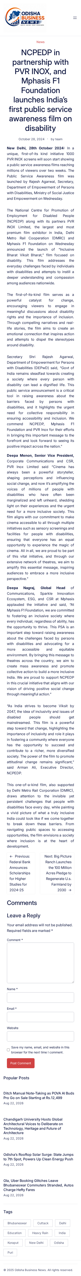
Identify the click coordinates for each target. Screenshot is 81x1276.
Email (12, 1008)
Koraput (13, 1242)
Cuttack (43, 1223)
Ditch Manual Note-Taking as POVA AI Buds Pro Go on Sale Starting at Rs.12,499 (38, 1095)
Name (12, 989)
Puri (10, 1252)
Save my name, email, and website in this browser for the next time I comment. (40, 1049)
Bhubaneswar (17, 1223)
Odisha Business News (30, 1270)
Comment (15, 940)
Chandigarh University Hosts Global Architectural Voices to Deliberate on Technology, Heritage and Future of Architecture (33, 1126)
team (58, 139)
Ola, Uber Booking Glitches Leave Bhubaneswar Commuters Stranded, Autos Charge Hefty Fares (38, 1185)
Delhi (62, 1223)
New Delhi (36, 1242)
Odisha (59, 1242)
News (40, 42)
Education (15, 1233)
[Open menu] (75, 17)
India (62, 1233)
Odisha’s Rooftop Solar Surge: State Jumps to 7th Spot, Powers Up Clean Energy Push (38, 1156)
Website (12, 1028)
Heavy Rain (40, 1233)
